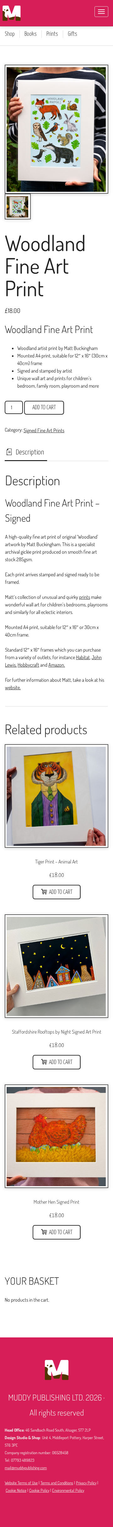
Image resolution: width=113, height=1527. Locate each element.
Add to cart (44, 408)
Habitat (83, 657)
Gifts (72, 34)
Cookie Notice (16, 1490)
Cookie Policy (39, 1490)
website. (13, 687)
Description (29, 452)
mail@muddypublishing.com (26, 1467)
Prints (52, 34)
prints (84, 597)
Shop (10, 34)
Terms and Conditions (56, 1482)
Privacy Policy (86, 1482)
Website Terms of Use (21, 1482)
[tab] (26, 452)
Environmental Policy (68, 1490)
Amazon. (56, 665)
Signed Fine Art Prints (44, 430)
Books (30, 34)
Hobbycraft (28, 665)
